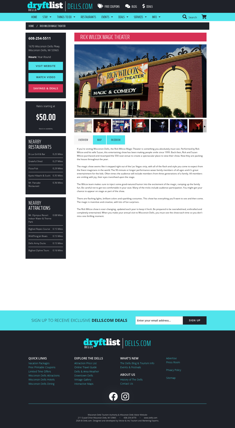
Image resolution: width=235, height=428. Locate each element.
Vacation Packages (39, 363)
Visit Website (46, 66)
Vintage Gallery (82, 379)
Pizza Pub (33, 168)
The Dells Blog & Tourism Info (137, 363)
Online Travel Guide (85, 367)
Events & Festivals (130, 367)
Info (154, 17)
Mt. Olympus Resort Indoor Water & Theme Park (39, 218)
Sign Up (194, 320)
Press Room (173, 362)
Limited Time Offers (39, 371)
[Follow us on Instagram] (125, 396)
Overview (83, 140)
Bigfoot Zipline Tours (38, 250)
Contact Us (126, 383)
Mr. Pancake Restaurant (34, 184)
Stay (45, 17)
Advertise (171, 358)
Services (138, 17)
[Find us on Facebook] (113, 396)
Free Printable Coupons (41, 367)
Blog (134, 6)
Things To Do (64, 17)
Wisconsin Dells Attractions (44, 375)
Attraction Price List (85, 363)
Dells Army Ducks (37, 243)
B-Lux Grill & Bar (36, 154)
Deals (149, 6)
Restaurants (88, 17)
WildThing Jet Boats (38, 236)
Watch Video (45, 77)
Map (99, 140)
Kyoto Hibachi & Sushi (39, 175)
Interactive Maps (83, 383)
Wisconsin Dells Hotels (41, 379)
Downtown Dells (83, 375)
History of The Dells (131, 379)
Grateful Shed (35, 161)
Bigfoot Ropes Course (39, 229)
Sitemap (171, 378)
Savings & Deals (45, 88)
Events (105, 17)
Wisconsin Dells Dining (41, 383)
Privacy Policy (173, 370)
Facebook (116, 140)
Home (34, 17)
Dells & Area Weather (86, 371)
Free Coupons (112, 6)
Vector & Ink (124, 420)
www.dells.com (150, 417)
